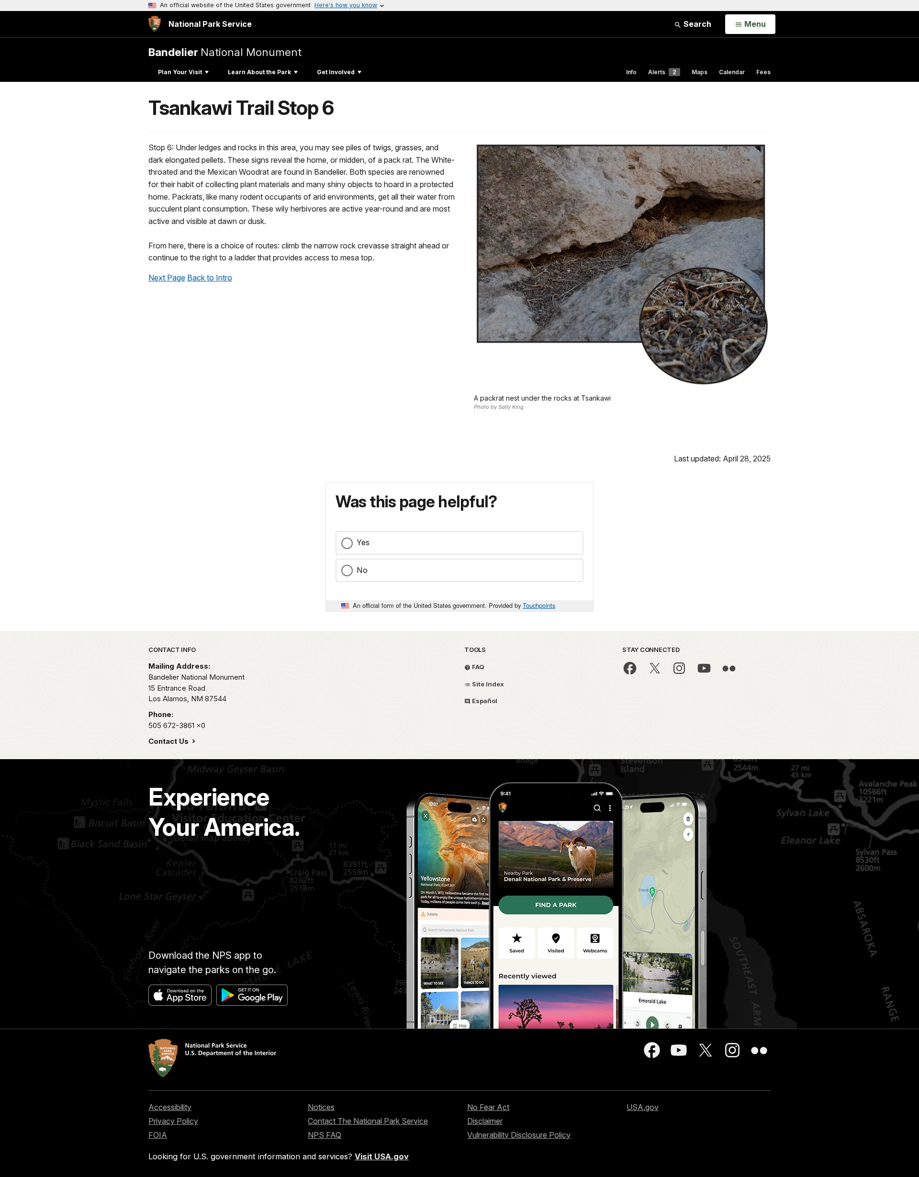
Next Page (166, 277)
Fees (763, 72)
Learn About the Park (259, 72)
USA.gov (643, 1107)
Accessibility (169, 1107)
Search (696, 24)
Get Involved (336, 72)
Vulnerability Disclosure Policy (519, 1135)
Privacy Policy (173, 1121)
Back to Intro (209, 277)
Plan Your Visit (180, 72)
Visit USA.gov (382, 1156)
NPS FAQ (324, 1135)
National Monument (225, 51)
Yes (363, 542)
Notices (321, 1107)
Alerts (662, 72)
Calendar (732, 72)
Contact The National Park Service (368, 1121)
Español (484, 701)
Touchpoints (539, 605)
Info (631, 72)
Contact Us (169, 741)
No (362, 570)
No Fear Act (488, 1107)
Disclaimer (485, 1121)
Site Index (487, 684)
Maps (699, 72)
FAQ (477, 667)
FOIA (157, 1135)
